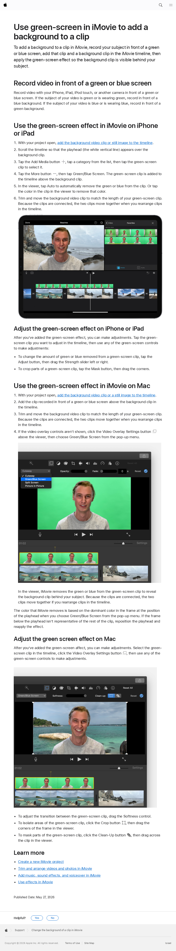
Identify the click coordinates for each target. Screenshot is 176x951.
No (52, 918)
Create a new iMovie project (41, 862)
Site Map (89, 943)
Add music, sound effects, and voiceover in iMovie (59, 875)
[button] (160, 5)
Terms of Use (72, 943)
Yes (37, 918)
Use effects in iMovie (35, 882)
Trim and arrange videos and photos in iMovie (55, 868)
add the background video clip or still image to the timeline (105, 143)
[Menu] (171, 5)
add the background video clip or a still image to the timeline (106, 395)
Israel (168, 943)
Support (19, 930)
